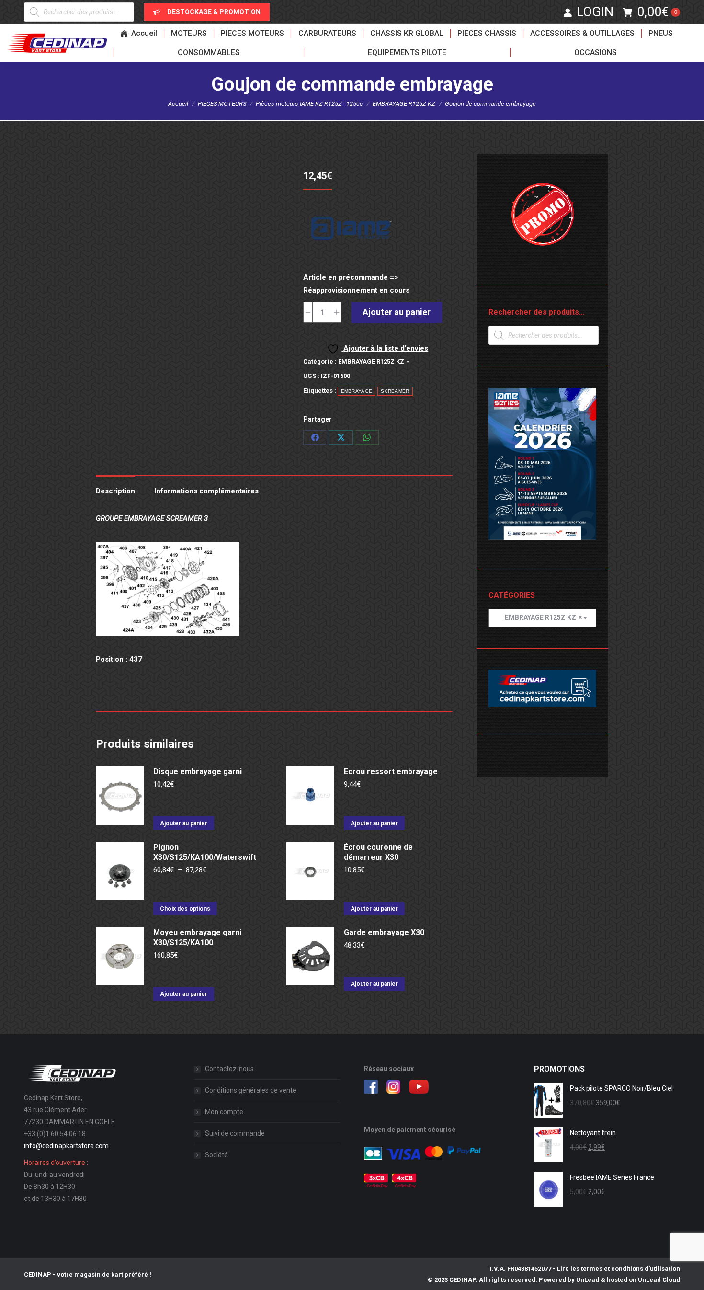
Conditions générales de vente (250, 1090)
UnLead (587, 1279)
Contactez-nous (229, 1069)
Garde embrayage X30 (384, 932)
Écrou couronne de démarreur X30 (378, 852)
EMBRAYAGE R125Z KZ (371, 361)
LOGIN (595, 12)
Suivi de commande (235, 1133)
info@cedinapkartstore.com (66, 1146)
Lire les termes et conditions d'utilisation (618, 1268)
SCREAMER (395, 391)
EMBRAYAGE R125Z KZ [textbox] (539, 617)
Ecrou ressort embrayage (391, 771)
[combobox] (542, 618)
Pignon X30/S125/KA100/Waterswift (204, 852)
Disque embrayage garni (197, 771)
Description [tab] (115, 491)
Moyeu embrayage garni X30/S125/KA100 (197, 937)
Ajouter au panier (397, 312)
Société (216, 1155)
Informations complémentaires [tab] (206, 491)
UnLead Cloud (659, 1279)
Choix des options (185, 908)
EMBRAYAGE (357, 391)
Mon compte (224, 1112)
